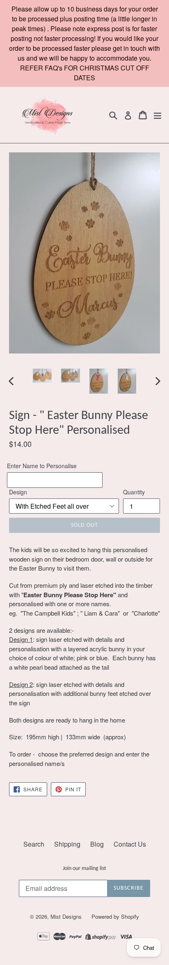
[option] (42, 376)
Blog (97, 844)
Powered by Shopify (115, 916)
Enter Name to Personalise (42, 466)
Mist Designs (66, 916)
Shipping (67, 844)
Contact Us (130, 844)
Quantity (134, 492)
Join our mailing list (84, 868)
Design (18, 492)
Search (33, 844)
